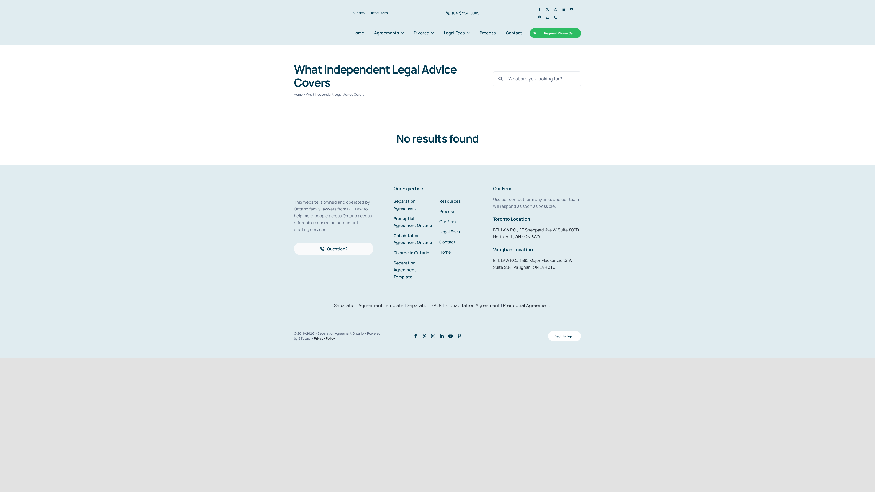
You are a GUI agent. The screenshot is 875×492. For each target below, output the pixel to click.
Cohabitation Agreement (473, 305)
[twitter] (547, 9)
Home (298, 94)
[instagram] (555, 9)
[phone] (555, 17)
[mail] (547, 17)
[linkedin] (563, 9)
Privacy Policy (324, 338)
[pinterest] (539, 17)
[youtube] (571, 9)
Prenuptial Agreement (526, 305)
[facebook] (539, 9)
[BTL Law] (318, 24)
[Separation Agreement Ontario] (313, 12)
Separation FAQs (424, 305)
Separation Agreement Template (369, 305)
